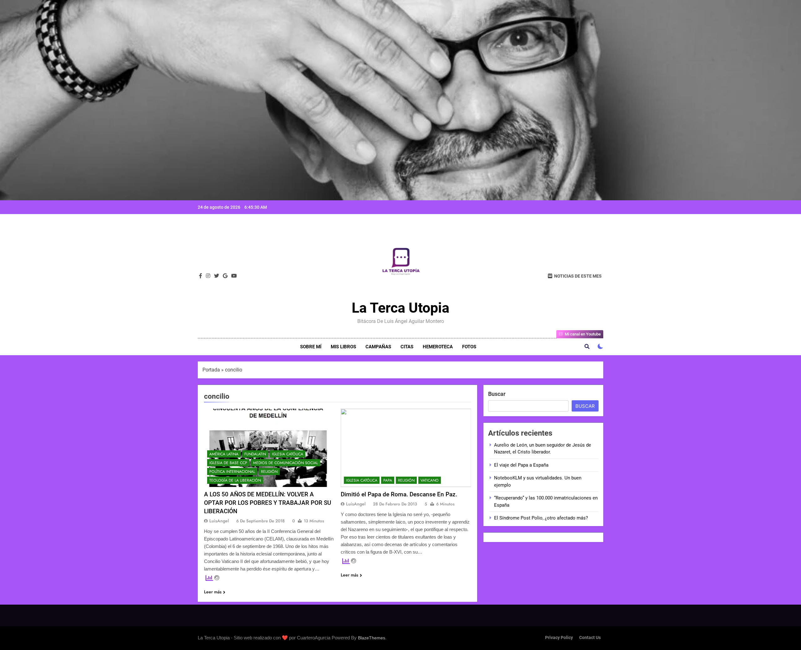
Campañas (378, 347)
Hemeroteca (438, 347)
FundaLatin (255, 454)
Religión (269, 471)
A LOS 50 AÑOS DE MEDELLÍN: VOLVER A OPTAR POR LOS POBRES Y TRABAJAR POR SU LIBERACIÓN (267, 503)
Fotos (469, 347)
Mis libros (343, 347)
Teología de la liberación (235, 480)
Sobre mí (310, 347)
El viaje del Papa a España (521, 465)
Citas (406, 347)
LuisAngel (219, 521)
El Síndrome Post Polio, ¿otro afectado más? (541, 518)
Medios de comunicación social (285, 463)
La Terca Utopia (400, 307)
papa (387, 480)
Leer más (213, 592)
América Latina (223, 454)
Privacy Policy (559, 637)
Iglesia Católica (287, 454)
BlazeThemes (371, 637)
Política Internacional (232, 471)
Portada (211, 370)
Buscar (497, 394)
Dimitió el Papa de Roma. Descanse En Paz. (399, 494)
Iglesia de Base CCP (228, 463)
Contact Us (590, 637)
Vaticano (430, 480)
